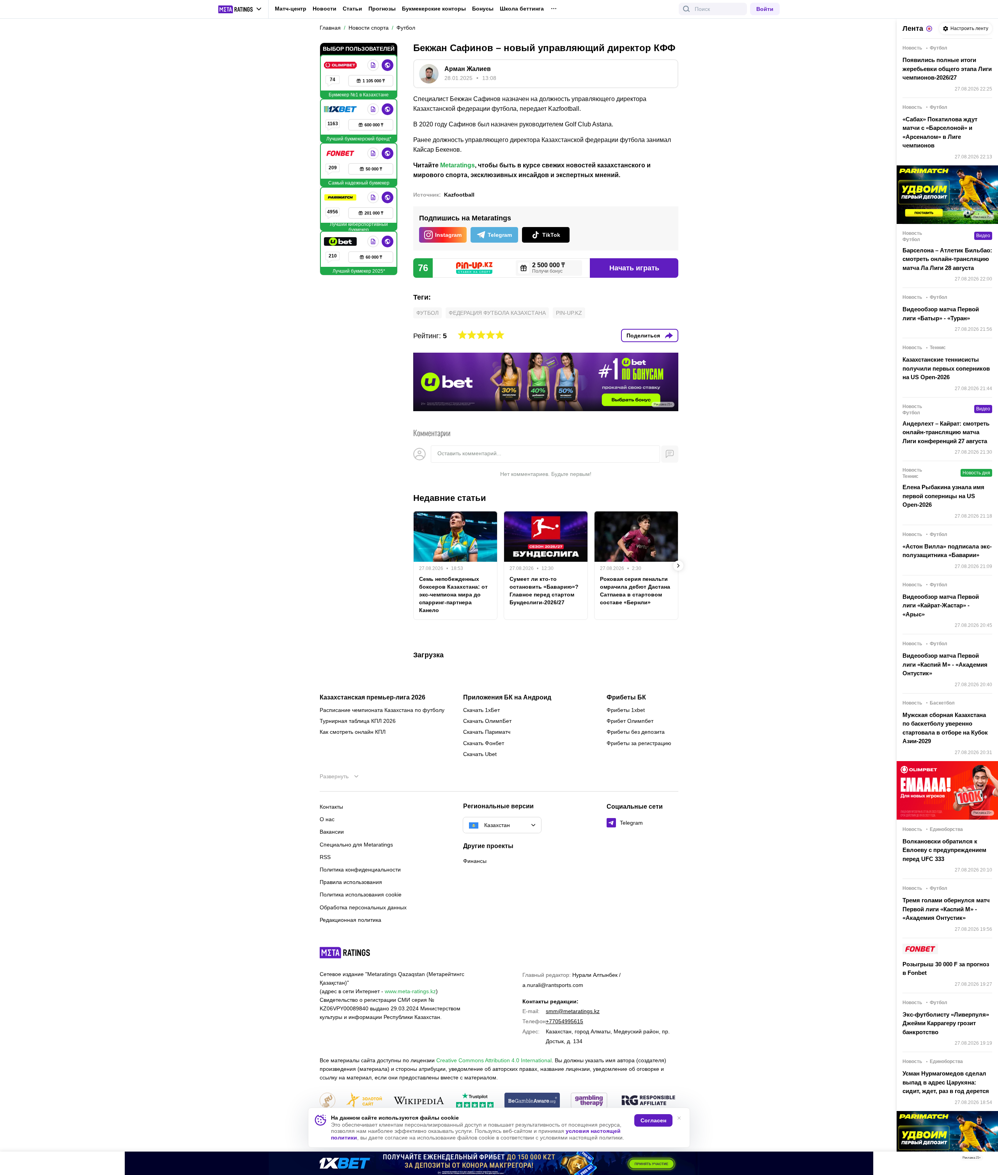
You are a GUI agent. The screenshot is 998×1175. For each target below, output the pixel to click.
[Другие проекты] (240, 9)
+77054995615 (564, 1021)
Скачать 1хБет (481, 710)
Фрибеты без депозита (636, 732)
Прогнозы (382, 8)
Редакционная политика (350, 920)
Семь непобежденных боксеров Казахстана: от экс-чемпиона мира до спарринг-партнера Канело (453, 594)
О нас (327, 819)
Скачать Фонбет (483, 743)
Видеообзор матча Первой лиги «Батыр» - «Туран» (940, 313)
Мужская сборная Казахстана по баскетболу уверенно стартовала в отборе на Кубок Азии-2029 (945, 728)
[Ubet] (341, 241)
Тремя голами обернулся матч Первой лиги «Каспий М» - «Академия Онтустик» (946, 909)
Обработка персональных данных (363, 907)
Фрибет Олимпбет (630, 721)
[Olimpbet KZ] (341, 65)
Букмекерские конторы (434, 8)
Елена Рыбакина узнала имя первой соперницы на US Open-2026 (943, 496)
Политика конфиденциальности (360, 869)
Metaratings (457, 165)
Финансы (475, 861)
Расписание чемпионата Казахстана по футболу (382, 710)
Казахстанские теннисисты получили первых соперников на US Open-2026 (946, 368)
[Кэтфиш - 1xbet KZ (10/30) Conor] (499, 1163)
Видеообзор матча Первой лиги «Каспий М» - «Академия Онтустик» (944, 664)
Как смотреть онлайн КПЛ (353, 732)
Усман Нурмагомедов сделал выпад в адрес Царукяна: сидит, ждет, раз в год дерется (945, 1082)
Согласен (653, 1120)
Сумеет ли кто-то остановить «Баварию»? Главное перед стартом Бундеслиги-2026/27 (544, 590)
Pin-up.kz (569, 313)
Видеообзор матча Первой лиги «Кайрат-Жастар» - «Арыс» (940, 605)
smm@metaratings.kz (573, 1011)
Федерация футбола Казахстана (497, 313)
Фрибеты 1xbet (626, 710)
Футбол (427, 313)
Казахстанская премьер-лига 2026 (372, 697)
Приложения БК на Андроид (507, 697)
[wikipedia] (419, 1101)
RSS (325, 857)
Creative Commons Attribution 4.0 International (494, 1060)
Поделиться (643, 335)
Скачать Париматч (486, 732)
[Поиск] (686, 9)
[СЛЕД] (678, 566)
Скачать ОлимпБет (487, 721)
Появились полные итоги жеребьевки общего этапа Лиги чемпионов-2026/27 (947, 69)
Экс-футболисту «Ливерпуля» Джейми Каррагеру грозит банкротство (945, 1023)
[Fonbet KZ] (341, 153)
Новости (324, 8)
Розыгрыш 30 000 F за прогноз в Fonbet (945, 968)
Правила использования (351, 882)
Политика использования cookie (361, 894)
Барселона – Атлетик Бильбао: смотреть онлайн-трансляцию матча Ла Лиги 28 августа (947, 259)
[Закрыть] (986, 1159)
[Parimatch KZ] (341, 197)
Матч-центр (290, 8)
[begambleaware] (532, 1101)
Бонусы (483, 8)
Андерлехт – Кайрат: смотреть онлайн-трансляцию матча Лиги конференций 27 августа (945, 432)
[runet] (327, 1101)
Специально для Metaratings (356, 844)
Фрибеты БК (626, 697)
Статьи (352, 8)
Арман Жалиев (467, 69)
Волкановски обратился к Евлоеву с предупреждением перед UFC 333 (944, 850)
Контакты (331, 807)
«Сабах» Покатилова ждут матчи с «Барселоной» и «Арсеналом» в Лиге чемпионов (939, 132)
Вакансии (332, 832)
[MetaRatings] (345, 952)
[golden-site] (364, 1101)
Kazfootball (459, 195)
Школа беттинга (522, 8)
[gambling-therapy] (589, 1101)
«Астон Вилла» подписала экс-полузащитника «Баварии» (947, 551)
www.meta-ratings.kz (410, 991)
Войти (764, 9)
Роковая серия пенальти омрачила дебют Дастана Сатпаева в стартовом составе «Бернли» (635, 590)
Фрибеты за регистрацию (639, 743)
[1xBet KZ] (341, 109)
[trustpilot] (475, 1101)
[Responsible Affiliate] (648, 1101)
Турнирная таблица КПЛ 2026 (358, 721)
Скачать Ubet (480, 754)
